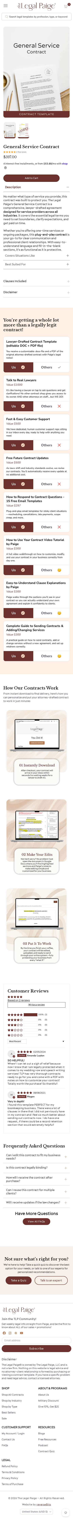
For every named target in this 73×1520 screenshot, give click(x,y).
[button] (65, 6)
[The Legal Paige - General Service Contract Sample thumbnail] (23, 130)
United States (35, 1511)
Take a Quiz (18, 1280)
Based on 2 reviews (19, 1000)
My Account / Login (13, 1433)
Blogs (41, 1433)
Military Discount (48, 1400)
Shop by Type (9, 1406)
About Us (43, 1394)
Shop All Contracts (13, 1394)
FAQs (5, 1445)
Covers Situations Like (20, 255)
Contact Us (8, 1439)
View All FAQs (36, 1221)
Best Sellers (9, 1412)
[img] (25, 1051)
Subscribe (36, 1348)
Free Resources (47, 1439)
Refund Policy (10, 1466)
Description (13, 187)
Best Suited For (15, 264)
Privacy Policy (10, 1478)
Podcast (43, 1445)
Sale (4, 1418)
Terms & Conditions (13, 1472)
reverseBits (43, 1504)
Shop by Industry (12, 1400)
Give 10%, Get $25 (48, 1406)
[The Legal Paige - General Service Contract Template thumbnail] (10, 130)
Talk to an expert (51, 1280)
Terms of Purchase (12, 1484)
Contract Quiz (46, 1451)
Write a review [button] (36, 1004)
